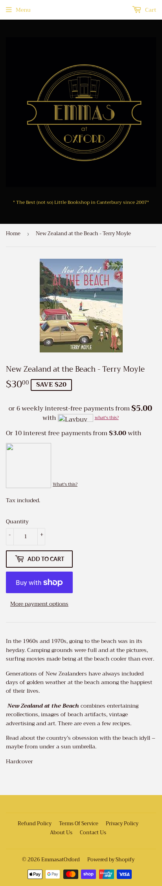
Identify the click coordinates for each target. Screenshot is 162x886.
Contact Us (93, 832)
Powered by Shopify (110, 859)
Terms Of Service (78, 823)
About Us (61, 832)
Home (13, 233)
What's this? (65, 484)
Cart (150, 10)
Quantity (17, 521)
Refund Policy (35, 823)
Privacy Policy (122, 823)
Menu (23, 10)
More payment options (39, 603)
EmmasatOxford (60, 859)
